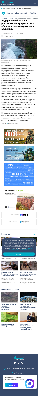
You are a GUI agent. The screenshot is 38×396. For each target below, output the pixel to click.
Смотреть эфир (12, 13)
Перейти (11, 385)
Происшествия (7, 36)
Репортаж (5, 234)
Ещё (34, 234)
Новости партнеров (10, 290)
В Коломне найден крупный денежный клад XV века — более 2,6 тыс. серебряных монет (20, 8)
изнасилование (12, 123)
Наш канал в (15, 215)
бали (3, 123)
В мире (20, 34)
